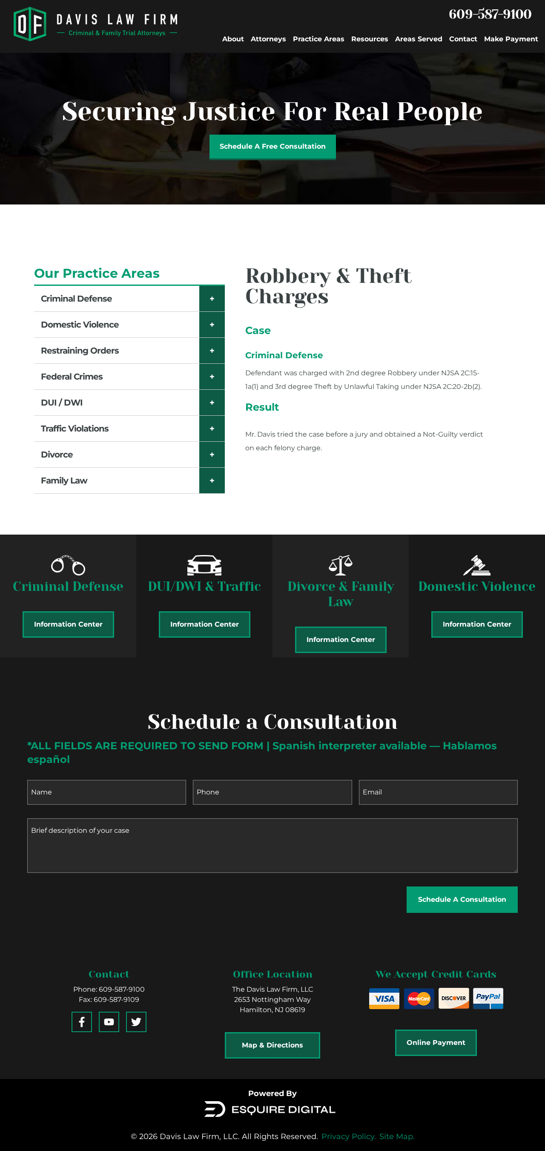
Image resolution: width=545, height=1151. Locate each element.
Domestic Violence (80, 324)
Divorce (57, 454)
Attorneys (268, 39)
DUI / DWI (62, 402)
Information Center (68, 624)
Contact (463, 39)
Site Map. (397, 1136)
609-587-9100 (490, 14)
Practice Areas (318, 39)
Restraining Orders (80, 350)
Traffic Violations (75, 428)
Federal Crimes (72, 376)
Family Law (64, 480)
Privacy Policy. (348, 1136)
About (233, 39)
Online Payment (436, 1043)
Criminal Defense (76, 299)
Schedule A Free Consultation (273, 146)
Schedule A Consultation (462, 899)
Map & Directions (272, 1045)
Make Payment (511, 39)
